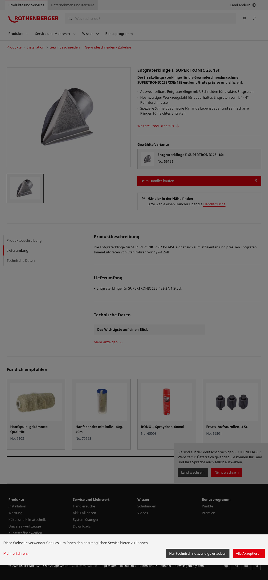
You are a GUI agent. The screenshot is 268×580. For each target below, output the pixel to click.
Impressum (108, 566)
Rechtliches (128, 566)
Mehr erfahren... (16, 553)
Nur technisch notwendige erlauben (197, 553)
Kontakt (165, 566)
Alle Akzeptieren (249, 553)
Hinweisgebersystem (189, 566)
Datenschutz (148, 566)
